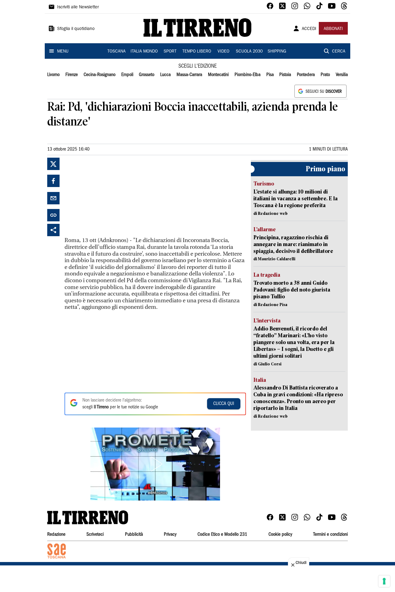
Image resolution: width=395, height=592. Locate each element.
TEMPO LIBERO (196, 51)
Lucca (165, 75)
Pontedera (306, 75)
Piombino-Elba (247, 75)
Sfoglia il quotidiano (76, 29)
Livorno (53, 75)
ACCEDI (309, 29)
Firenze (71, 75)
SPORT (170, 51)
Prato (325, 75)
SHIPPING (277, 51)
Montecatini (218, 75)
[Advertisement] (110, 196)
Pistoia (285, 75)
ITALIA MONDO (144, 51)
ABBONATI (333, 29)
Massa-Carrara (189, 75)
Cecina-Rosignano (99, 75)
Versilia (342, 75)
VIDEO (223, 51)
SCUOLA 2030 (249, 51)
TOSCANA (116, 51)
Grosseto (146, 75)
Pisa (270, 75)
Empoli (127, 75)
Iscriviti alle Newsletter (78, 7)
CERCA (338, 51)
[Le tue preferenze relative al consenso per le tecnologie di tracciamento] (384, 581)
